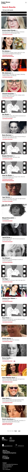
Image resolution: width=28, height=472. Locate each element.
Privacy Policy (6, 451)
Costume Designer (7, 34)
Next (16, 431)
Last (19, 431)
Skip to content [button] (4, 1)
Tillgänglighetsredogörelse (9, 452)
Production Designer (8, 56)
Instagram (6, 457)
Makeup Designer (7, 424)
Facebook (4, 458)
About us (5, 450)
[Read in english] (14, 361)
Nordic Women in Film (5, 3)
